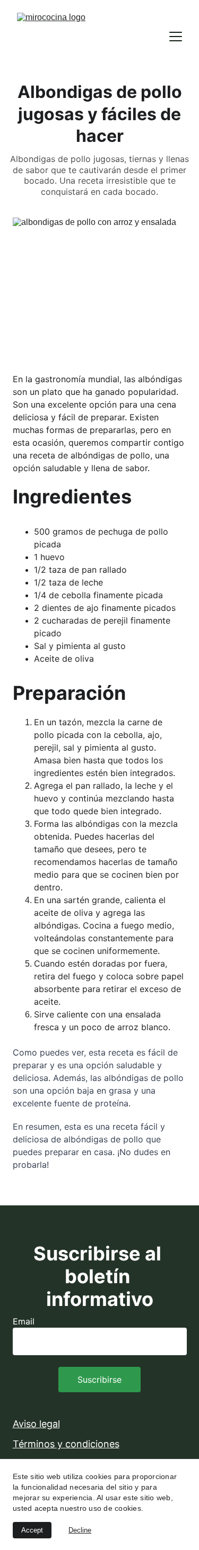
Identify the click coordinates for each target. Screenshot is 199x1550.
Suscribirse (99, 1379)
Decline (79, 1530)
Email (23, 1321)
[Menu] (175, 36)
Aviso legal (36, 1423)
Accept (32, 1530)
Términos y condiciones (66, 1443)
